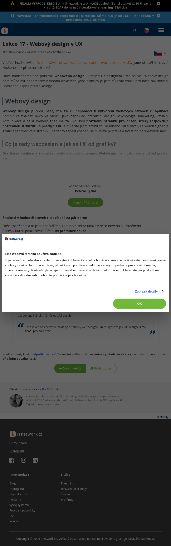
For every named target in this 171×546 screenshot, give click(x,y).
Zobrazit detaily (146, 291)
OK (139, 303)
